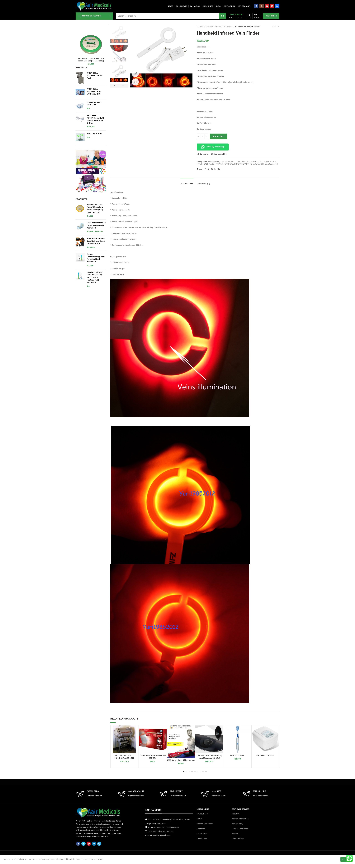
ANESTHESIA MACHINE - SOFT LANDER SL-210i (94, 91)
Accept (345, 859)
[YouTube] (267, 6)
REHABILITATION (257, 164)
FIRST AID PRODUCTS (267, 162)
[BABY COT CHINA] (80, 137)
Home (199, 26)
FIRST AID (229, 26)
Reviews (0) (204, 184)
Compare (204, 154)
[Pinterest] (272, 6)
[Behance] (277, 6)
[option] (119, 34)
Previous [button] (114, 86)
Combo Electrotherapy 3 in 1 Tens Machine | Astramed (96, 258)
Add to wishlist (220, 154)
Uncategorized (271, 164)
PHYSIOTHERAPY (241, 164)
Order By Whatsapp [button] (215, 147)
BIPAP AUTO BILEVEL (265, 756)
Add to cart (219, 136)
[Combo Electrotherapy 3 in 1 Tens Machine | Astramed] (80, 260)
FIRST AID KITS (252, 162)
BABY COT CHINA (94, 134)
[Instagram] (261, 6)
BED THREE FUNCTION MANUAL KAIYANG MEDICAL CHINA (95, 119)
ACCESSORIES (213, 162)
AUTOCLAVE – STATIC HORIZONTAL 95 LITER (124, 757)
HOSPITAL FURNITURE (224, 164)
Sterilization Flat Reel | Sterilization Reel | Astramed (96, 225)
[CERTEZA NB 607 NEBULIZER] (80, 105)
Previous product (272, 26)
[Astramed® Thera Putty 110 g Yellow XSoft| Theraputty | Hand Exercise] (80, 210)
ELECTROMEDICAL (228, 162)
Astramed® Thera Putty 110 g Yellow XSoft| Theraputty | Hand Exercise (95, 209)
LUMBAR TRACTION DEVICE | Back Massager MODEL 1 (209, 757)
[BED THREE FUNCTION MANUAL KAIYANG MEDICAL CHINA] (80, 121)
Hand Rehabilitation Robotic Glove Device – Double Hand (96, 241)
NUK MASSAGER (237, 756)
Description (186, 184)
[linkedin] (215, 169)
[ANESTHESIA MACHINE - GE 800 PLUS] (80, 78)
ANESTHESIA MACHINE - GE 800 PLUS (95, 76)
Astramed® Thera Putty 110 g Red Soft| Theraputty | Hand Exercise (91, 59)
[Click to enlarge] (135, 81)
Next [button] (123, 86)
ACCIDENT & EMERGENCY (214, 26)
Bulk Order (271, 16)
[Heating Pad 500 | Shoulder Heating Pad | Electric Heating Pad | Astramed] (80, 279)
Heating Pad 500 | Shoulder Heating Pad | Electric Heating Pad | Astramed (94, 277)
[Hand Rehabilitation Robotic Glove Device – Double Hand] (80, 243)
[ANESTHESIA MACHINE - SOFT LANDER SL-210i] (80, 92)
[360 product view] (135, 73)
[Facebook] (256, 6)
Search (222, 16)
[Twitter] (208, 169)
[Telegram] (219, 169)
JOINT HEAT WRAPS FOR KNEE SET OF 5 (153, 757)
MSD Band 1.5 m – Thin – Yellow (181, 760)
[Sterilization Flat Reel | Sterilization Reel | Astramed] (80, 227)
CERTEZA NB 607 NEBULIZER (94, 103)
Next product (278, 26)
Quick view (136, 736)
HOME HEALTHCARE (205, 164)
